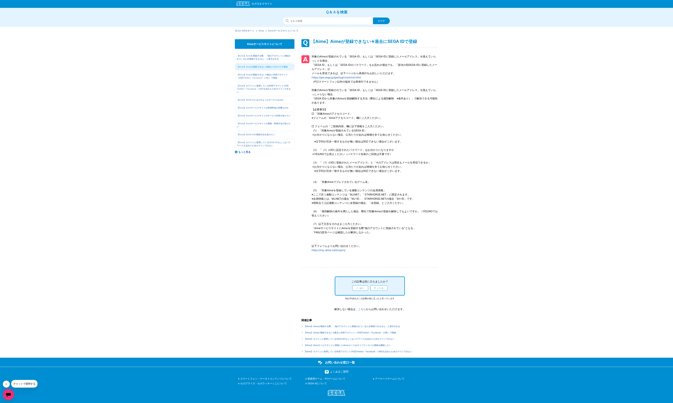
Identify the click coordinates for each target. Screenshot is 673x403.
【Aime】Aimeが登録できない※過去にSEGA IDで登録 (262, 66)
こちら (362, 309)
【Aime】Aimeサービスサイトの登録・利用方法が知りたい (264, 125)
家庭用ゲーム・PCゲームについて (326, 378)
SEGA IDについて (317, 383)
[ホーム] (253, 4)
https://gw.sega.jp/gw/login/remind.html (336, 77)
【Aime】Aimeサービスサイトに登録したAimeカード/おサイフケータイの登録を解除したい (347, 345)
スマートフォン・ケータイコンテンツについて (266, 378)
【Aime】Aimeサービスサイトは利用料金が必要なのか (263, 107)
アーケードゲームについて (390, 378)
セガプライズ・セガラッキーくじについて (263, 383)
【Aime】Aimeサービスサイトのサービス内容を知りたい (264, 115)
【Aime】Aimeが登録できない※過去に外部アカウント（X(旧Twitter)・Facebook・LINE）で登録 (262, 76)
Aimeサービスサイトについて (283, 30)
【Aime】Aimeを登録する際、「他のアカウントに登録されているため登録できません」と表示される (264, 57)
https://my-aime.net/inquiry (328, 250)
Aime (261, 30)
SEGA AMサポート (244, 30)
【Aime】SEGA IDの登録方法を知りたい (256, 134)
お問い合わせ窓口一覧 (340, 362)
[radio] (360, 288)
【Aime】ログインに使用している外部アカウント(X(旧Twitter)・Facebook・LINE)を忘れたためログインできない (264, 88)
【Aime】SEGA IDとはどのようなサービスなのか (260, 100)
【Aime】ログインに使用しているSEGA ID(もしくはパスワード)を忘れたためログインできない (264, 144)
